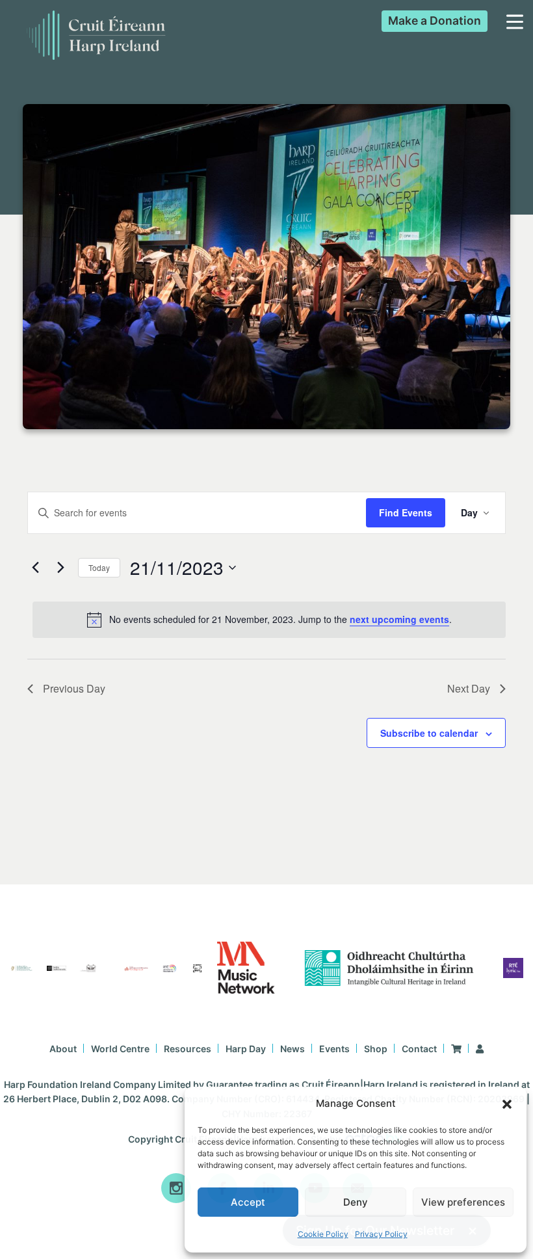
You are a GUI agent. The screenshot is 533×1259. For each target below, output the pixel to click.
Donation (434, 20)
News (292, 1048)
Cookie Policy (323, 1234)
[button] (507, 1104)
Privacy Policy (381, 1234)
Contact (419, 1048)
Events (334, 1048)
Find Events (405, 512)
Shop (375, 1048)
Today (99, 567)
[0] (456, 1048)
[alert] (269, 620)
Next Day (468, 688)
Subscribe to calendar (429, 732)
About (63, 1048)
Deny (355, 1202)
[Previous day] (35, 568)
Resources (187, 1048)
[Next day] (60, 568)
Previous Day (74, 688)
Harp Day (246, 1048)
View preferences (463, 1202)
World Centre (120, 1048)
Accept (248, 1202)
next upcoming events (399, 619)
